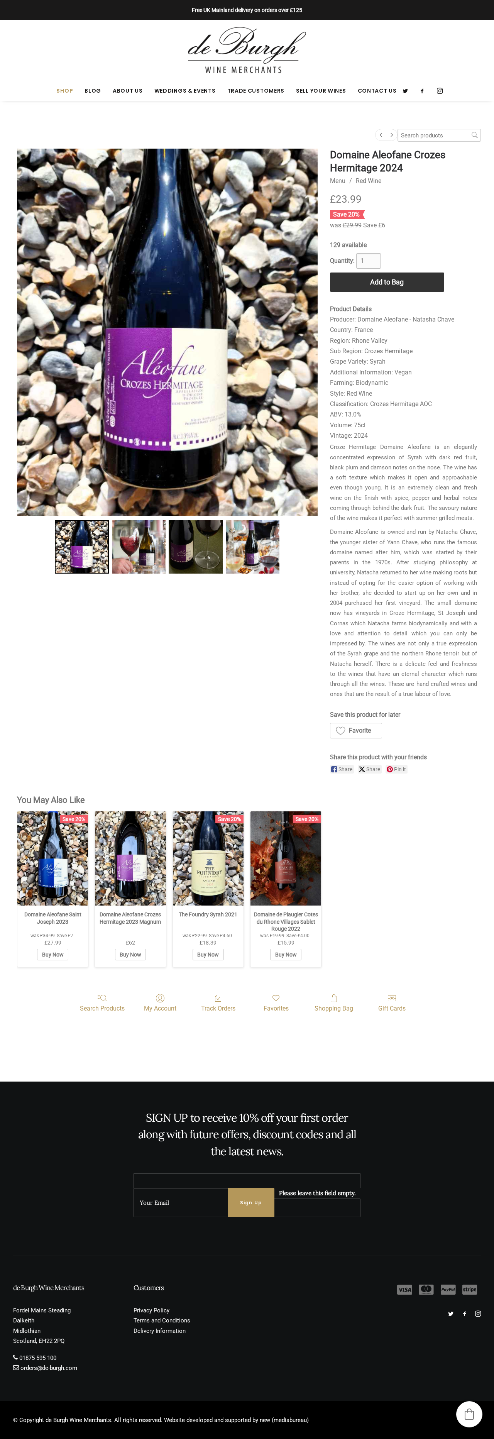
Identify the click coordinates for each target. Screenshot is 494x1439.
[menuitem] (64, 90)
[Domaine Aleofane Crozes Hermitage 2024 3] (252, 547)
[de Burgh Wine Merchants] (247, 50)
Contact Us (377, 91)
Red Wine (368, 181)
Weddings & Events (185, 91)
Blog (93, 91)
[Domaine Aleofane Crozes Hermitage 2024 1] (139, 547)
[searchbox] (439, 135)
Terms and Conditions (162, 1320)
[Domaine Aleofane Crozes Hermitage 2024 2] (195, 547)
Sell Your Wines (321, 91)
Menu (337, 181)
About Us (128, 91)
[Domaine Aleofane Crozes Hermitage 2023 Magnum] (130, 858)
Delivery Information (160, 1330)
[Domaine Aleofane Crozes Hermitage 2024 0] (81, 547)
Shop (64, 91)
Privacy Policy (151, 1310)
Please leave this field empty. (317, 1193)
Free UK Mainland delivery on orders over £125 (247, 10)
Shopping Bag (334, 1008)
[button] (408, 90)
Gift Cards (392, 1008)
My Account (160, 1008)
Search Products (102, 1008)
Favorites (276, 1008)
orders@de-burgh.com (48, 1368)
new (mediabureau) (284, 1420)
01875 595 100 (37, 1357)
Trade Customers (256, 91)
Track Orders (218, 1008)
